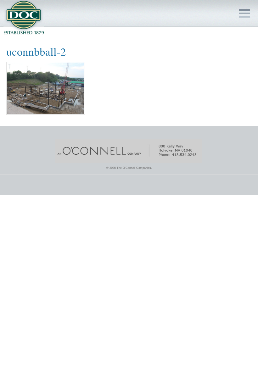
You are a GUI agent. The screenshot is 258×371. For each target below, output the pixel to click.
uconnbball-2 (36, 51)
